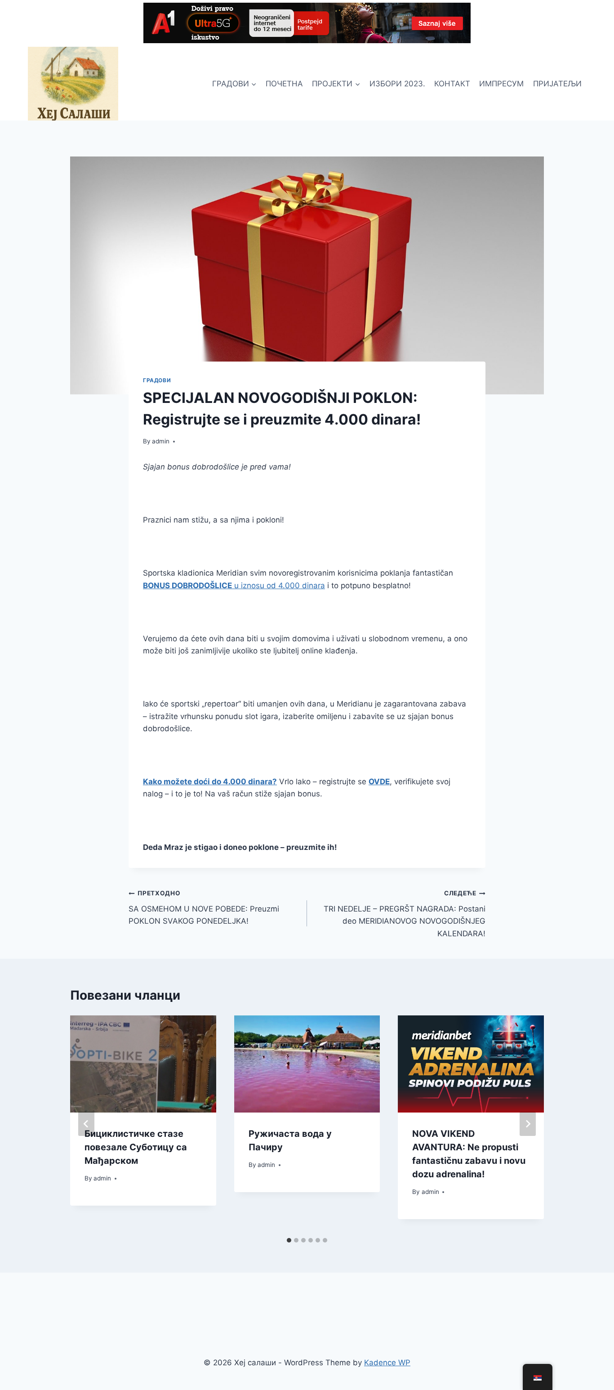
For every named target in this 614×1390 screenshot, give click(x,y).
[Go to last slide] (86, 1124)
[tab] (289, 1240)
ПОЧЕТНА (284, 83)
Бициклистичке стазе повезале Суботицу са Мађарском (136, 1147)
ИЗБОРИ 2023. (397, 83)
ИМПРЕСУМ (501, 83)
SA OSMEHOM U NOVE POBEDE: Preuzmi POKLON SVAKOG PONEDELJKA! (204, 907)
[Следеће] (528, 1124)
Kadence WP (387, 1362)
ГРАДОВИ (157, 380)
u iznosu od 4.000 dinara (234, 585)
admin (160, 441)
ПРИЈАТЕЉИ (557, 83)
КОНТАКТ (452, 83)
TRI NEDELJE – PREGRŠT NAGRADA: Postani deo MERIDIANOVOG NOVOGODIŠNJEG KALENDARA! (404, 913)
